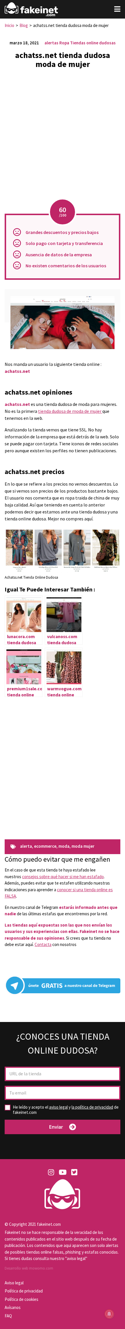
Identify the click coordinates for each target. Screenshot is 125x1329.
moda (63, 846)
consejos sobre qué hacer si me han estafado (63, 876)
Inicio (9, 25)
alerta (26, 846)
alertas (51, 43)
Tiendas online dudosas (93, 43)
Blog (23, 25)
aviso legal (58, 1107)
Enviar (56, 1126)
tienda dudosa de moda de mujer (70, 411)
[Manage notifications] (109, 1314)
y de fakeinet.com (66, 1110)
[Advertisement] (62, 135)
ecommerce (45, 846)
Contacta (43, 944)
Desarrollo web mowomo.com (29, 1268)
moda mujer (83, 846)
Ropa (64, 43)
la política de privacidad (92, 1107)
